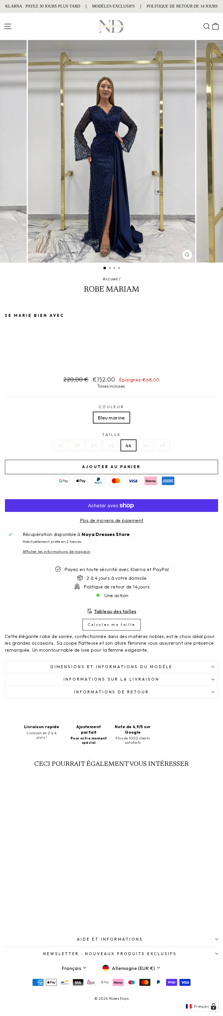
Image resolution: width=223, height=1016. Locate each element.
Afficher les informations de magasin (57, 551)
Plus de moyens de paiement (111, 520)
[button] (200, 1006)
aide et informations (110, 939)
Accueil (110, 278)
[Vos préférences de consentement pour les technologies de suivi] (213, 1006)
